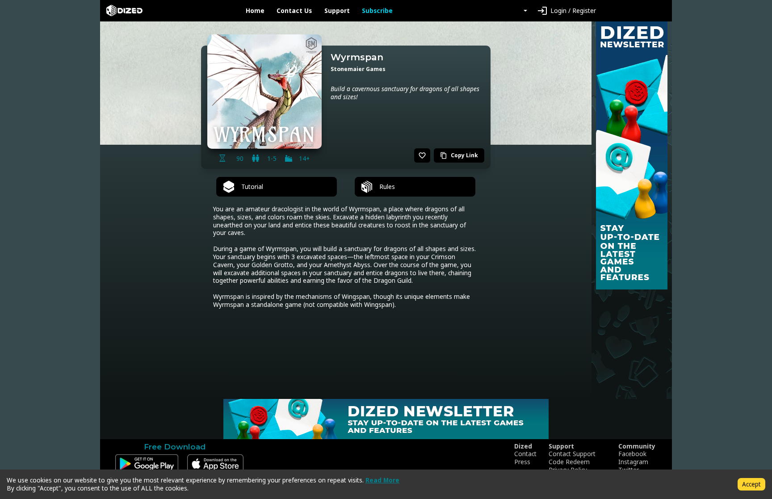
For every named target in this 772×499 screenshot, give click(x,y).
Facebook (632, 454)
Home (255, 11)
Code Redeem (569, 462)
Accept (751, 484)
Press (522, 462)
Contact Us (294, 11)
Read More (382, 480)
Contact (525, 454)
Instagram (633, 462)
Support (337, 11)
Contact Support (572, 454)
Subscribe (377, 11)
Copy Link (459, 155)
